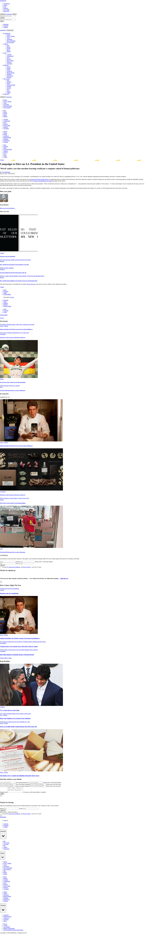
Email (17, 561)
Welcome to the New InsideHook (7, 256)
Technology (3, 643)
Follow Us (3, 14)
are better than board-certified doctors (39, 179)
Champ (5, 847)
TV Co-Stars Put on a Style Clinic (9, 710)
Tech (8, 89)
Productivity (10, 76)
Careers (5, 925)
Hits (4, 841)
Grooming (9, 63)
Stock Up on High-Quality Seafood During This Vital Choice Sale (18, 726)
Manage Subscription (9, 928)
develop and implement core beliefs (42, 181)
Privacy (5, 924)
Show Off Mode (11, 41)
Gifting (8, 92)
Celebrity (9, 54)
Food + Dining (11, 36)
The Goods (6, 9)
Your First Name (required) (23, 784)
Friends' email (3, 792)
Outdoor (9, 86)
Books (8, 47)
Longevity (9, 71)
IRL (4, 846)
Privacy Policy (27, 567)
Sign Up (3, 565)
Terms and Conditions (14, 567)
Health (8, 69)
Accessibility (6, 927)
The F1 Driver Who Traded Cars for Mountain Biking (13, 382)
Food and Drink (11, 85)
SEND (2, 793)
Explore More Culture (6, 658)
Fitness (8, 68)
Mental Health (10, 72)
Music (8, 50)
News (8, 57)
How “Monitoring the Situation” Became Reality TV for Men (14, 264)
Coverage (5, 844)
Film (8, 45)
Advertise (5, 919)
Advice (9, 66)
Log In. (12, 297)
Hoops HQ (6, 11)
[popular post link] (17, 324)
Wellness (5, 8)
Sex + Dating (3, 715)
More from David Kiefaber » (7, 208)
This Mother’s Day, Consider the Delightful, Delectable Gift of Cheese (19, 775)
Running (9, 77)
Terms (5, 921)
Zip (17, 563)
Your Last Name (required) (23, 786)
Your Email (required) (21, 782)
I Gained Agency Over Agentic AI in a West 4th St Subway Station (19, 646)
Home (8, 83)
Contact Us (6, 918)
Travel (8, 38)
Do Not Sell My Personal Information (13, 930)
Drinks (8, 35)
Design (8, 48)
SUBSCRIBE (7, 294)
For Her (9, 88)
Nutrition (9, 74)
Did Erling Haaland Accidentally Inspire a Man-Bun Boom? (17, 654)
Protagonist (6, 849)
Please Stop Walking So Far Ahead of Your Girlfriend (15, 718)
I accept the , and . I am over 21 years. (21, 567)
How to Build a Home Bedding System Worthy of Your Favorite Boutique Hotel (18, 280)
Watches (9, 62)
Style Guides (10, 60)
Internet (9, 51)
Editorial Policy (7, 916)
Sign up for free (31, 284)
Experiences (6, 3)
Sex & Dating (10, 42)
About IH (5, 915)
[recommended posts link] (9, 588)
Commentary (10, 56)
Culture (5, 5)
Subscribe (9, 14)
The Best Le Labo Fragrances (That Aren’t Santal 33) (12, 337)
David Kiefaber (6, 172)
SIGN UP (3, 810)
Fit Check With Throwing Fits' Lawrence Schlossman (12, 390)
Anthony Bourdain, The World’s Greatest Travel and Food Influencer (16, 329)
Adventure (9, 39)
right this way (64, 578)
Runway (9, 59)
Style (4, 6)
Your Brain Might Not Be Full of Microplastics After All (13, 272)
